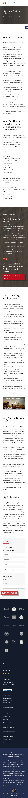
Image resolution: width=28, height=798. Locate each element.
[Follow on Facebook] (3, 673)
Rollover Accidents (7, 739)
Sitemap (18, 756)
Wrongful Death (7, 722)
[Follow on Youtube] (10, 673)
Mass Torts (5, 719)
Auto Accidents (6, 714)
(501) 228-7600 (6, 671)
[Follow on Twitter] (5, 673)
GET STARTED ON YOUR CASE (12, 277)
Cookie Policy (22, 754)
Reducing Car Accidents (9, 731)
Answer (8, 584)
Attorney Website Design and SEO (11, 794)
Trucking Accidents (7, 711)
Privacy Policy (15, 754)
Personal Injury (6, 717)
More (4, 742)
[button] (26, 27)
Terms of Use (12, 756)
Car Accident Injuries (8, 737)
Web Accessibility (7, 754)
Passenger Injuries (7, 734)
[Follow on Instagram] (8, 673)
